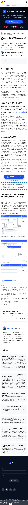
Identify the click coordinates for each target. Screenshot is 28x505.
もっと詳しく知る (4, 503)
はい (17, 318)
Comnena (8, 52)
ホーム (2, 32)
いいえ (23, 318)
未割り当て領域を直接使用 (7, 171)
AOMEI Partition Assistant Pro (14, 159)
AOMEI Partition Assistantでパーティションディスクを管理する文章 (13, 33)
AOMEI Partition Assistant (8, 5)
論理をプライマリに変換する (19, 112)
